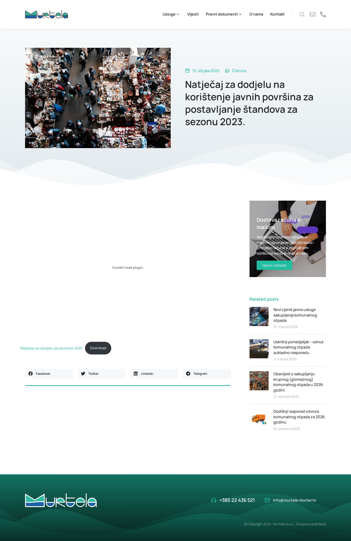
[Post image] (259, 316)
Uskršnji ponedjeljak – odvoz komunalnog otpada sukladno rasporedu (298, 347)
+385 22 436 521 (237, 500)
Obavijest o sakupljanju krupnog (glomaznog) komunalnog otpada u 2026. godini (298, 381)
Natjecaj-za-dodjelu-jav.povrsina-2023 (51, 348)
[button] (49, 373)
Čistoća (239, 70)
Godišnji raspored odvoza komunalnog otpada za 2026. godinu (299, 417)
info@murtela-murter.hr (294, 500)
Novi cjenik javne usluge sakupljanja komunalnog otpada (295, 315)
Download (98, 348)
